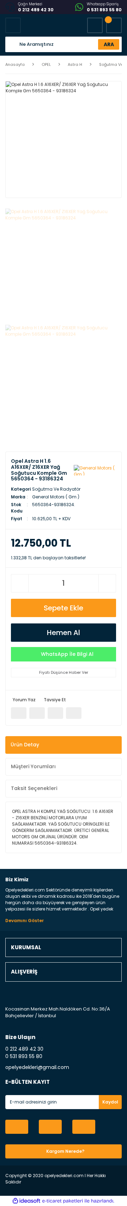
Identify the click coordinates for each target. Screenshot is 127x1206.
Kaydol (110, 1102)
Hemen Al (63, 633)
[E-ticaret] (62, 1201)
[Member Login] (95, 25)
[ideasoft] (26, 1201)
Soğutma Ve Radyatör (56, 489)
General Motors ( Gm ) (55, 497)
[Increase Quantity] (107, 583)
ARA (109, 44)
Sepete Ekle (63, 608)
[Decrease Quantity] (19, 583)
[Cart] (114, 25)
